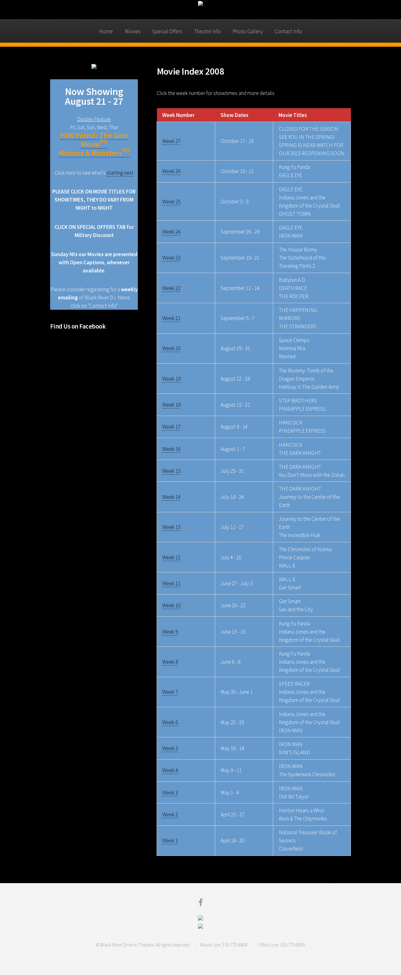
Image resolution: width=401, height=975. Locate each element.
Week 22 (171, 288)
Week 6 (170, 722)
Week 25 (171, 201)
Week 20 (171, 348)
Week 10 (171, 605)
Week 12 (171, 557)
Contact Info (288, 31)
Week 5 (170, 748)
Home (106, 31)
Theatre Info (207, 31)
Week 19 (171, 378)
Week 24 (171, 231)
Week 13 (171, 527)
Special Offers (167, 31)
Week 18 (171, 404)
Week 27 (171, 141)
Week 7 (170, 691)
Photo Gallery (247, 31)
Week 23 (171, 257)
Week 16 (171, 448)
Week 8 (170, 661)
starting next (120, 172)
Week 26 (171, 171)
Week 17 (171, 426)
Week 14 (171, 496)
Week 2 (170, 814)
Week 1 (170, 840)
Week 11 (171, 583)
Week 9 (170, 631)
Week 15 (171, 470)
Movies (133, 31)
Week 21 (171, 318)
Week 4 (170, 770)
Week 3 (170, 792)
